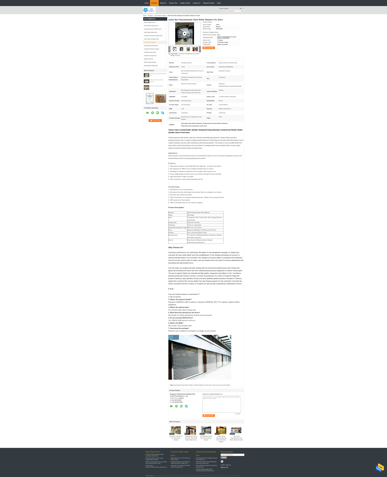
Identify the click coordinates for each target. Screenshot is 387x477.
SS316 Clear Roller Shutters (156, 86)
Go (242, 11)
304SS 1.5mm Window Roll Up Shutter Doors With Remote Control (156, 462)
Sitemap (228, 465)
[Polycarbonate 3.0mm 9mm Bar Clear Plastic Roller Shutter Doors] (191, 430)
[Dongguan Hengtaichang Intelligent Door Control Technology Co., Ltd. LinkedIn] (222, 461)
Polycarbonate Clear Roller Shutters (183, 385)
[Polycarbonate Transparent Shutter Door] (146, 75)
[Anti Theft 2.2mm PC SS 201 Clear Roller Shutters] (176, 430)
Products (154, 3)
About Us (163, 3)
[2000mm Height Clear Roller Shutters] (146, 81)
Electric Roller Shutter (150, 62)
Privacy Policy (149, 475)
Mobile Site (225, 467)
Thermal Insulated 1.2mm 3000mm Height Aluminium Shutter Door (180, 462)
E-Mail (223, 465)
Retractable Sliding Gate (151, 65)
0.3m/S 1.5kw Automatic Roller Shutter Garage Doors (156, 466)
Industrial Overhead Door (151, 45)
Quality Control (185, 3)
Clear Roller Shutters (160, 15)
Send (223, 457)
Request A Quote (208, 3)
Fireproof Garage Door (150, 55)
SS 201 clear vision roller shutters (221, 385)
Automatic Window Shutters (151, 49)
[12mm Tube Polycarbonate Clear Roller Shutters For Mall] (236, 430)
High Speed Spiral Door (150, 32)
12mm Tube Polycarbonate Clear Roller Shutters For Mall (236, 438)
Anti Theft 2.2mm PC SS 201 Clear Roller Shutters (175, 438)
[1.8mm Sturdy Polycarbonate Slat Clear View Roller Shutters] (221, 430)
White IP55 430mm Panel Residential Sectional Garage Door (206, 462)
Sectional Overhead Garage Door (153, 35)
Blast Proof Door (148, 59)
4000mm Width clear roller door (202, 385)
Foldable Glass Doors (150, 52)
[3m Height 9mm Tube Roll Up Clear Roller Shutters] (206, 430)
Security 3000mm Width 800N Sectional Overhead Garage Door (205, 470)
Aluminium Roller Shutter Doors (153, 29)
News (219, 3)
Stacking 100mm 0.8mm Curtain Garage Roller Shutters (154, 458)
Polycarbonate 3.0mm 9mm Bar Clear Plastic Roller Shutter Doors (191, 438)
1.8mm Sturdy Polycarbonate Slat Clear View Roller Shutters (221, 439)
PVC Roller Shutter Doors (151, 25)
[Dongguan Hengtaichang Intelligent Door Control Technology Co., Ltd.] (149, 10)
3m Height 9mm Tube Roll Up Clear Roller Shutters (206, 438)
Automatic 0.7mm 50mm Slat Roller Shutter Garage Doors (180, 466)
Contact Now (210, 48)
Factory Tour (173, 3)
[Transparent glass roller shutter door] (184, 33)
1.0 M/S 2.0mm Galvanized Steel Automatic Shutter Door (154, 455)
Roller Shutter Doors (149, 22)
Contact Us (196, 3)
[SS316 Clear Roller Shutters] (146, 87)
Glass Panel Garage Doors (151, 39)
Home (147, 3)
